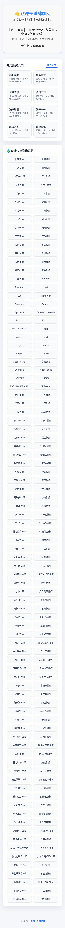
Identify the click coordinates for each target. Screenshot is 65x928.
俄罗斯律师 (19, 565)
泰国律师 (45, 480)
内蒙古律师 (19, 176)
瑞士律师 (45, 437)
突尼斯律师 (19, 788)
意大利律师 (19, 420)
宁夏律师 (19, 279)
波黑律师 (19, 753)
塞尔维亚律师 (19, 736)
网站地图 (41, 921)
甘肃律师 (19, 270)
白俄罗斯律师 (19, 574)
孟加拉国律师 (46, 668)
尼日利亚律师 (46, 591)
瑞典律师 (19, 548)
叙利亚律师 (45, 736)
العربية (19, 345)
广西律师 (45, 236)
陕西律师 (45, 261)
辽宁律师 (45, 176)
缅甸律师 (19, 685)
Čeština (46, 361)
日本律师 (45, 394)
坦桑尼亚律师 (19, 771)
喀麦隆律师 (19, 882)
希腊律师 (45, 506)
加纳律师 (45, 762)
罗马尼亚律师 (46, 523)
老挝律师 (19, 694)
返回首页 (51, 65)
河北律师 (19, 167)
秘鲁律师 (19, 625)
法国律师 (45, 403)
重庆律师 (45, 244)
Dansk (46, 353)
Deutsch (46, 304)
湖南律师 (45, 227)
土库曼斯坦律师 (46, 847)
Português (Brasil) (19, 386)
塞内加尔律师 (19, 762)
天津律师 (45, 159)
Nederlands (46, 369)
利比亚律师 (45, 788)
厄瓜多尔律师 (19, 839)
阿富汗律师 (45, 728)
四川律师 (19, 253)
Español (19, 287)
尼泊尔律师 (19, 676)
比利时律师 (19, 437)
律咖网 (32, 921)
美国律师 (19, 394)
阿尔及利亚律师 (46, 779)
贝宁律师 (45, 865)
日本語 (46, 287)
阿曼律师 (19, 719)
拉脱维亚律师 (46, 796)
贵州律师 (45, 253)
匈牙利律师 (45, 514)
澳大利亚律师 (19, 454)
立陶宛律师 (19, 805)
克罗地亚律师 (19, 745)
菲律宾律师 (19, 480)
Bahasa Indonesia (46, 312)
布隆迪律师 (45, 873)
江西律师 (45, 210)
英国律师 (19, 411)
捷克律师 (19, 523)
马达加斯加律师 (46, 830)
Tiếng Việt (46, 295)
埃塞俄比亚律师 (19, 779)
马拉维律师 (45, 890)
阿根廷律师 (19, 608)
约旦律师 (45, 702)
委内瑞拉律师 (19, 651)
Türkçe (45, 377)
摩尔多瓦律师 (46, 813)
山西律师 (45, 167)
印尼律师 (45, 471)
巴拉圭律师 (19, 659)
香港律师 (45, 488)
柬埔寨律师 (45, 685)
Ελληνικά (19, 377)
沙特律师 (45, 497)
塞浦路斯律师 (19, 813)
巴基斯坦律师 (19, 668)
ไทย (46, 328)
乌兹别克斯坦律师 (19, 847)
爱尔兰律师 (19, 557)
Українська (19, 361)
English (46, 278)
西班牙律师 (45, 420)
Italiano (19, 337)
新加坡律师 (19, 463)
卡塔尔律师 (19, 711)
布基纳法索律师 (19, 873)
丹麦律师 (19, 540)
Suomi (19, 353)
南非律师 (19, 591)
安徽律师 (45, 202)
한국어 (19, 296)
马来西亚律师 (46, 463)
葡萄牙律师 (19, 429)
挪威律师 (45, 540)
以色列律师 (19, 582)
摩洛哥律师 (45, 600)
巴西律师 (45, 608)
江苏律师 (45, 193)
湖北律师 (19, 227)
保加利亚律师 (46, 531)
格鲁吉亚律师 (19, 865)
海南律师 (19, 244)
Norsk (46, 345)
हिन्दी (46, 337)
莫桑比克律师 (19, 830)
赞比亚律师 (19, 822)
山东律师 (19, 219)
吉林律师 (19, 184)
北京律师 (19, 159)
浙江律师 (19, 202)
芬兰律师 (45, 548)
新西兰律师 (45, 454)
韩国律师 (45, 411)
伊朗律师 (45, 719)
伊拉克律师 (19, 728)
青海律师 (45, 270)
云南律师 (19, 261)
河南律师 (45, 219)
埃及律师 (45, 582)
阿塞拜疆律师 (46, 753)
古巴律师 (19, 634)
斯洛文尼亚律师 (46, 745)
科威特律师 (45, 711)
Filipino (45, 320)
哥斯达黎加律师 (46, 642)
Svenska (19, 369)
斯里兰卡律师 (46, 676)
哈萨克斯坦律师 (46, 574)
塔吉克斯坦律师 (19, 856)
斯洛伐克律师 (19, 531)
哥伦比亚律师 (46, 617)
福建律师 (19, 210)
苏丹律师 (45, 899)
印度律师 (19, 471)
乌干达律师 (45, 771)
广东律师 (19, 236)
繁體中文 (45, 386)
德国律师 (19, 403)
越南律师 (19, 488)
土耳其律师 (19, 506)
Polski (19, 320)
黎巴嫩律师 (19, 702)
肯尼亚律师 (19, 600)
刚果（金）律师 (46, 882)
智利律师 (19, 617)
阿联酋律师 (19, 497)
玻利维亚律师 (46, 659)
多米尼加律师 (46, 634)
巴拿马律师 (19, 642)
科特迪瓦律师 (19, 890)
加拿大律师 (45, 446)
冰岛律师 (45, 557)
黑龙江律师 (45, 184)
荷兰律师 (45, 429)
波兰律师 (19, 514)
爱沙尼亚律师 (19, 796)
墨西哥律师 (45, 625)
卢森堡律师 (45, 805)
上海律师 (19, 193)
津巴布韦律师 (46, 822)
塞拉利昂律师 (19, 899)
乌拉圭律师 (45, 651)
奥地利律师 (19, 446)
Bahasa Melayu (19, 328)
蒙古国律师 (45, 694)
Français (19, 304)
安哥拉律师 (45, 839)
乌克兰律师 (45, 565)
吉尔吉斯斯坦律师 (46, 856)
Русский (19, 312)
